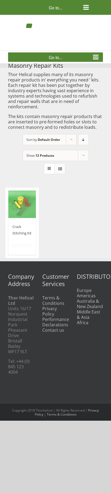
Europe (84, 290)
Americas (86, 295)
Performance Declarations (55, 322)
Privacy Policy (49, 311)
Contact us (53, 330)
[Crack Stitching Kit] (22, 204)
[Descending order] (83, 139)
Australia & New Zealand (90, 303)
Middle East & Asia (88, 314)
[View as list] (60, 168)
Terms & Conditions (53, 300)
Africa (82, 322)
